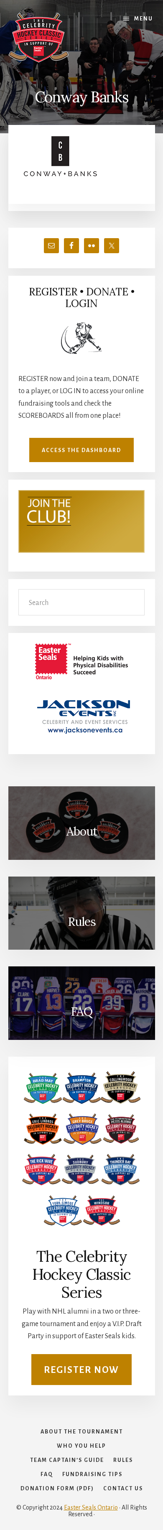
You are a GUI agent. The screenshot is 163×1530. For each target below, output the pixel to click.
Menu (143, 19)
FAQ (81, 1011)
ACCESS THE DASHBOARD (81, 450)
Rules (82, 921)
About (81, 831)
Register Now (81, 1370)
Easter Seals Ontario (91, 1507)
